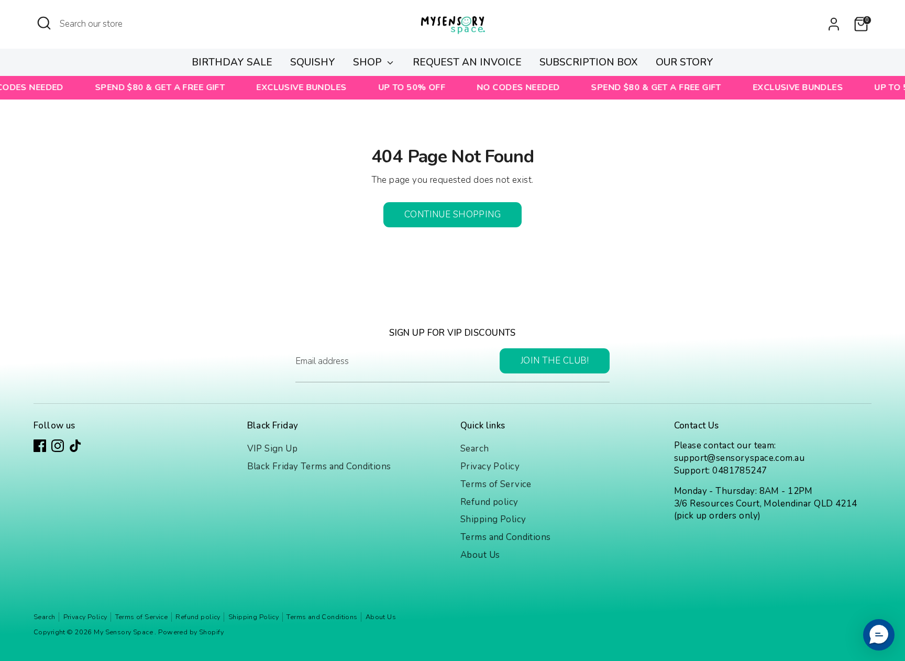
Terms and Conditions (505, 537)
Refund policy (489, 502)
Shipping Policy (493, 519)
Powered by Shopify (191, 632)
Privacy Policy (490, 466)
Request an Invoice (467, 62)
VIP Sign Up (272, 449)
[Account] (833, 24)
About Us (480, 555)
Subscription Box (588, 62)
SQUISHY (312, 62)
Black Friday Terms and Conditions (319, 466)
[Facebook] (40, 445)
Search (474, 449)
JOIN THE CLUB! (555, 361)
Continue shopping (452, 214)
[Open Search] (44, 23)
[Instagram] (57, 445)
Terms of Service (496, 484)
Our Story (684, 62)
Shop (368, 62)
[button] (879, 635)
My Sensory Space (124, 632)
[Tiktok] (75, 445)
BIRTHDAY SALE (232, 62)
